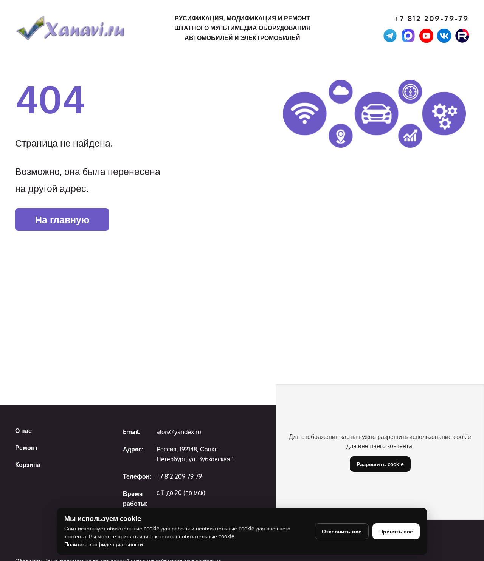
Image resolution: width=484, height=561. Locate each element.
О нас (23, 430)
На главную (62, 219)
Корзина (27, 464)
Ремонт (26, 447)
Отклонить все (341, 531)
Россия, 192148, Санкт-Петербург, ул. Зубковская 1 (195, 454)
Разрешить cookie (380, 464)
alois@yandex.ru (179, 432)
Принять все (396, 531)
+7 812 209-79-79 (431, 18)
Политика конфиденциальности (103, 544)
